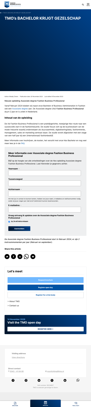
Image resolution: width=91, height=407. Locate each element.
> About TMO (14, 301)
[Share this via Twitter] (7, 256)
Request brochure (45, 280)
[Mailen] (32, 256)
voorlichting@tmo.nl (55, 371)
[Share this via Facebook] (13, 256)
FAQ (22, 143)
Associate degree (20, 109)
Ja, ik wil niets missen (19, 221)
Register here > (45, 329)
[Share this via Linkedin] (19, 256)
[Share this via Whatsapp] (26, 256)
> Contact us (13, 305)
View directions (18, 357)
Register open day (45, 287)
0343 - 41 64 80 (17, 371)
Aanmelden (19, 228)
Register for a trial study (45, 295)
